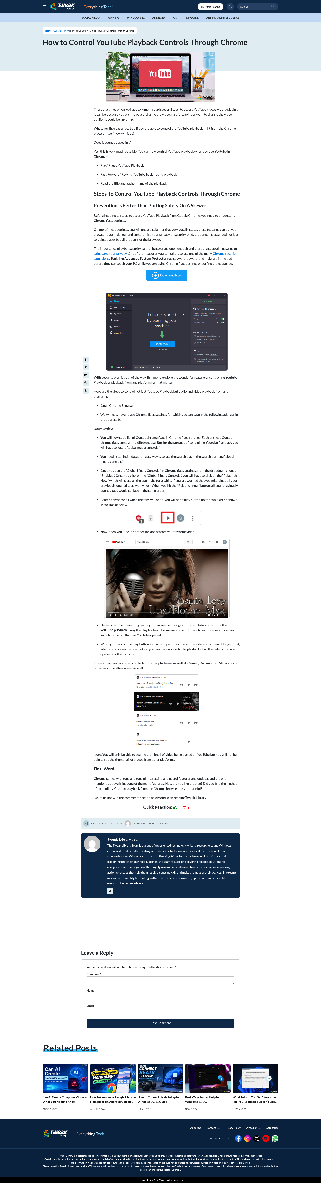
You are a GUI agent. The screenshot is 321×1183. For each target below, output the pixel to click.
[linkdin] (86, 375)
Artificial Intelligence (222, 17)
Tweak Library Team (158, 823)
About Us (195, 1127)
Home (48, 30)
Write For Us (253, 1127)
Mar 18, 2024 (115, 823)
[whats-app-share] (86, 383)
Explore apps (212, 6)
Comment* (94, 974)
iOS (175, 17)
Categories (272, 1127)
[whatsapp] (275, 1138)
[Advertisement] (160, 925)
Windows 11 (136, 17)
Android (158, 17)
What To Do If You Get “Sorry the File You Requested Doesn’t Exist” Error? (255, 1101)
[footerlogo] (57, 1133)
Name (91, 990)
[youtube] (265, 1138)
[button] (230, 6)
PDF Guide (192, 17)
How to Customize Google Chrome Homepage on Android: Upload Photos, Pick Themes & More (113, 1101)
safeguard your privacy (110, 253)
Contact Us (213, 1127)
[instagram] (247, 1138)
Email (91, 1005)
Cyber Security (61, 30)
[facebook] (86, 360)
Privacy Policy (233, 1127)
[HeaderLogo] (64, 6)
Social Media (91, 17)
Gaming (113, 17)
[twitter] (86, 367)
